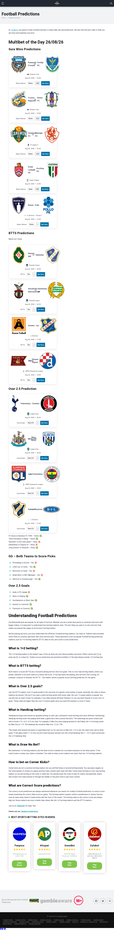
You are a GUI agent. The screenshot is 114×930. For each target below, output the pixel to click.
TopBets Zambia (24, 922)
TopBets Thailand (64, 922)
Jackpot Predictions (20, 924)
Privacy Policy (103, 922)
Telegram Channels (34, 924)
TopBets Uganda (59, 920)
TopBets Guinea (86, 920)
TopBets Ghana (33, 920)
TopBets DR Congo (38, 922)
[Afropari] (44, 840)
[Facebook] (96, 901)
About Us (75, 922)
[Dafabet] (94, 840)
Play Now (44, 862)
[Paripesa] (19, 840)
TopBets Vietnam (51, 922)
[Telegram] (5, 929)
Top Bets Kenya (62, 916)
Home (3, 18)
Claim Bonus (19, 864)
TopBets (14, 30)
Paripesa (19, 845)
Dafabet (94, 845)
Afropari (44, 845)
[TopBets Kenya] (57, 3)
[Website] (109, 901)
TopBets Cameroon (72, 920)
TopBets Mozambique (10, 922)
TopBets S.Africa (20, 920)
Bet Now (45, 83)
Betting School (7, 924)
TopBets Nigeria (8, 920)
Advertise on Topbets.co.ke (88, 922)
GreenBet (69, 845)
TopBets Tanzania (45, 920)
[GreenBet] (69, 840)
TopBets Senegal (98, 920)
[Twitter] (103, 901)
